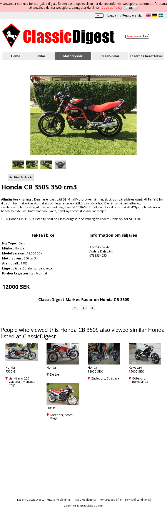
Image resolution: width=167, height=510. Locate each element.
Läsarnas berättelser (146, 56)
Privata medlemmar (59, 500)
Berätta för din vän (20, 177)
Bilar (41, 56)
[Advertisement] (83, 456)
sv (161, 15)
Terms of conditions (137, 500)
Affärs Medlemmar (85, 500)
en (148, 15)
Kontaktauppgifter (111, 500)
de (154, 15)
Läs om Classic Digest (30, 500)
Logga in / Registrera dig (124, 15)
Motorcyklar (72, 56)
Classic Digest (58, 35)
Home (15, 56)
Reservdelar (110, 56)
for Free (137, 36)
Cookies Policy (112, 7)
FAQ (99, 15)
